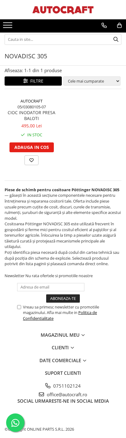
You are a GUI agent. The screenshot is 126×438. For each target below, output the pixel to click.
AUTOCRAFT (31, 101)
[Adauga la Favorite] (31, 160)
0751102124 (66, 386)
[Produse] (8, 27)
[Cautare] (115, 39)
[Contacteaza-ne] (104, 25)
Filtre (35, 81)
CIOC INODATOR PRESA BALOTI (31, 115)
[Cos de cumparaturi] (119, 25)
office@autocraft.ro (66, 394)
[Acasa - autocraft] (63, 10)
